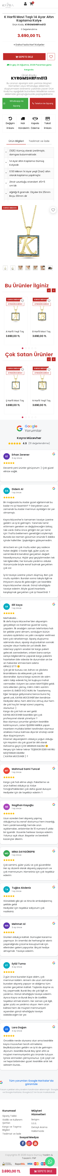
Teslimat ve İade (39, 141)
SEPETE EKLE (25, 57)
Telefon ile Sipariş (44, 103)
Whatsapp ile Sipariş (17, 103)
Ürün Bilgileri (16, 141)
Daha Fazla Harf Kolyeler (29, 44)
